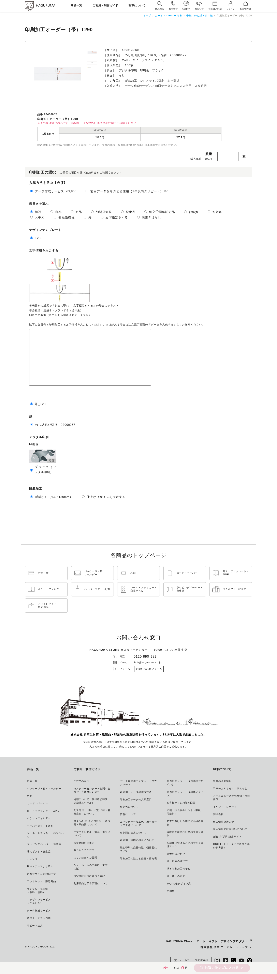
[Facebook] (225, 960)
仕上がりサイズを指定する (106, 497)
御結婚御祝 (66, 217)
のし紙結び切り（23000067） (56, 424)
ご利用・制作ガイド (105, 5)
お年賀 (194, 212)
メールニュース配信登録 (193, 960)
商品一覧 (76, 5)
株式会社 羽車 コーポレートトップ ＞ (226, 947)
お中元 (40, 217)
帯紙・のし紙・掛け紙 (199, 15)
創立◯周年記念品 (162, 212)
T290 (38, 238)
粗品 (78, 212)
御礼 (58, 212)
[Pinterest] (249, 960)
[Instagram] (217, 960)
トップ (147, 15)
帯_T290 (41, 404)
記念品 (130, 212)
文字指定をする (116, 217)
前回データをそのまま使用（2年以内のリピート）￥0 (129, 191)
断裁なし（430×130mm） (54, 497)
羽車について (137, 5)
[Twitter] (233, 960)
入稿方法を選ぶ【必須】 (48, 182)
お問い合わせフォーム (149, 669)
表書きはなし (151, 217)
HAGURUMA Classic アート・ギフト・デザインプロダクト (206, 941)
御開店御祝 (104, 212)
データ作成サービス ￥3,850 (55, 191)
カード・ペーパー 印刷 (168, 15)
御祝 (38, 212)
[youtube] (241, 960)
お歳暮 (217, 212)
